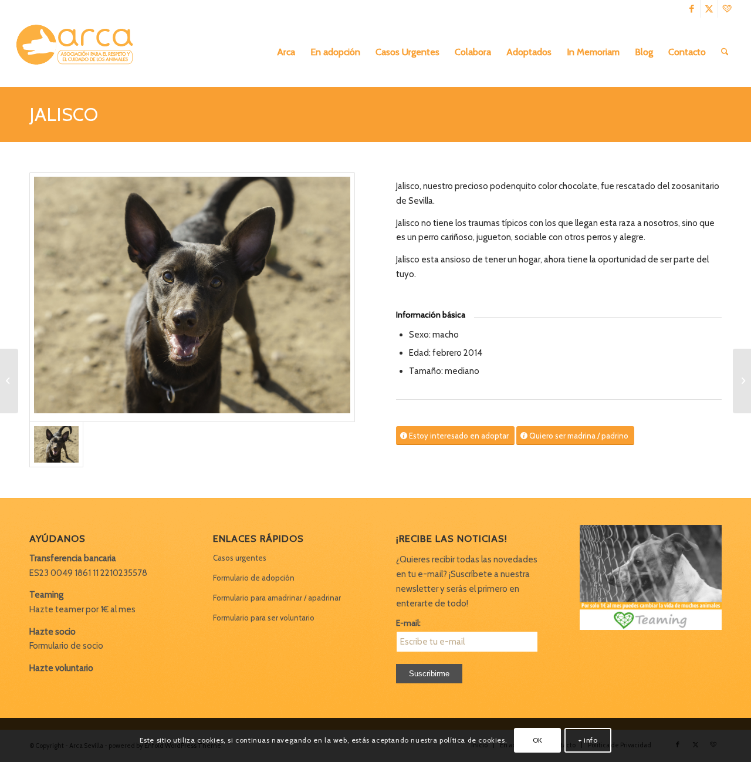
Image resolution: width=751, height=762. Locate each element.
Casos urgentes (239, 557)
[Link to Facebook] (691, 9)
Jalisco (63, 114)
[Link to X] (709, 9)
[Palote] (742, 381)
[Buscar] (724, 52)
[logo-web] (78, 52)
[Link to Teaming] (727, 9)
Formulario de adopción (254, 577)
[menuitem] (286, 52)
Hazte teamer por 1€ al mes (82, 609)
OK (538, 739)
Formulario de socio (66, 645)
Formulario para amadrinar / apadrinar (277, 597)
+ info (588, 739)
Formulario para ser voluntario (263, 617)
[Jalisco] (192, 297)
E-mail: (408, 623)
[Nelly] (9, 381)
